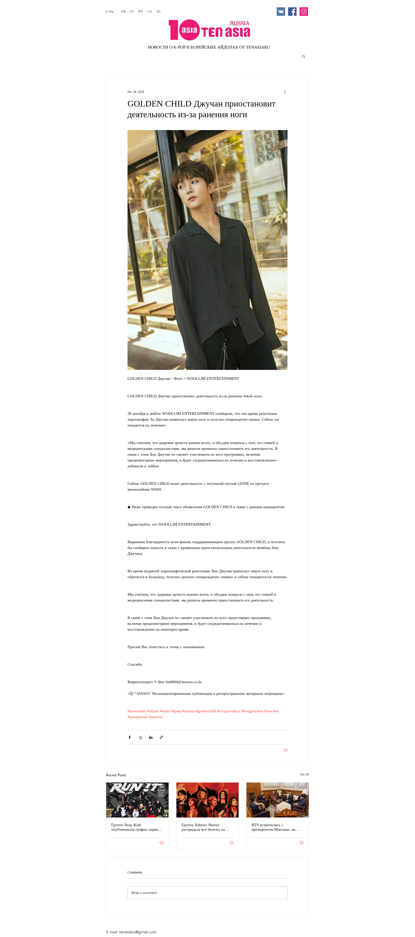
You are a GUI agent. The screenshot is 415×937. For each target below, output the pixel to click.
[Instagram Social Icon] (304, 11)
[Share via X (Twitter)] (140, 737)
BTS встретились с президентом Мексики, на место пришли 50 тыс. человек (277, 827)
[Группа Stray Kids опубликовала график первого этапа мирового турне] (137, 800)
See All (304, 774)
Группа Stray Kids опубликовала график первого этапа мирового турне (136, 827)
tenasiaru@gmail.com (137, 931)
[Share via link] (161, 737)
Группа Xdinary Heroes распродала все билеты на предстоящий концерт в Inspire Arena (207, 827)
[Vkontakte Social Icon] (281, 11)
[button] (304, 56)
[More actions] (284, 91)
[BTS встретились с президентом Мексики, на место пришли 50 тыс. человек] (277, 800)
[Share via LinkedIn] (151, 737)
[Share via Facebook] (130, 737)
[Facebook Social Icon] (292, 11)
